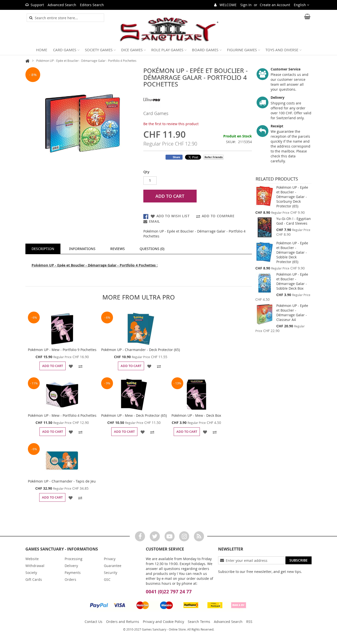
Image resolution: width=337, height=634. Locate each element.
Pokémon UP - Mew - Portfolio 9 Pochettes (62, 349)
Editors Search (92, 4)
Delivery (71, 565)
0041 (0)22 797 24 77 (169, 591)
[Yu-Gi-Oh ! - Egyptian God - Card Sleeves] (264, 227)
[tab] (42, 249)
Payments (73, 572)
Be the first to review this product (171, 123)
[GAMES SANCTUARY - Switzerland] (168, 29)
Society (31, 572)
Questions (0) (152, 248)
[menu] (168, 50)
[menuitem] (41, 50)
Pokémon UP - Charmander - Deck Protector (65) (140, 349)
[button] (301, 4)
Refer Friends (214, 157)
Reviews (117, 248)
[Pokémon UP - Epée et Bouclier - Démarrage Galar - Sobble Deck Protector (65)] (264, 252)
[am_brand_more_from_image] (62, 329)
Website (32, 558)
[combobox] (68, 18)
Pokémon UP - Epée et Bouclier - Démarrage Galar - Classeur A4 (292, 312)
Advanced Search (62, 4)
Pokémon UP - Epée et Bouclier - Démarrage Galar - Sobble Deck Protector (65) (292, 252)
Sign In (246, 4)
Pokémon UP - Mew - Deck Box (196, 415)
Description (43, 248)
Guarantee (112, 565)
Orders (70, 579)
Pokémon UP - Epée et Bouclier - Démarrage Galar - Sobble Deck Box (292, 281)
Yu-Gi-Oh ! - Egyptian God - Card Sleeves (293, 221)
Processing (73, 558)
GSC (107, 579)
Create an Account (275, 4)
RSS (249, 621)
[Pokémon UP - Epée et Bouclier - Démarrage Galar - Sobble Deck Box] (264, 283)
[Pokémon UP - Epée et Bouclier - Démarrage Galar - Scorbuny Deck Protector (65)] (264, 196)
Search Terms (199, 621)
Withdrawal (34, 565)
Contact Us (93, 621)
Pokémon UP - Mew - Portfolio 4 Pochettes (62, 415)
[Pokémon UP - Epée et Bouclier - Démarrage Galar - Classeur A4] (264, 314)
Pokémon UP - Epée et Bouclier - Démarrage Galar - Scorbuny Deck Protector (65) (292, 196)
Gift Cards (33, 579)
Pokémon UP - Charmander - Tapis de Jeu (62, 481)
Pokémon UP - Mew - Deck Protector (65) (134, 415)
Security (110, 572)
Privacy (109, 558)
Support (37, 4)
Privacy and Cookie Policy (163, 621)
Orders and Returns (122, 621)
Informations (82, 248)
